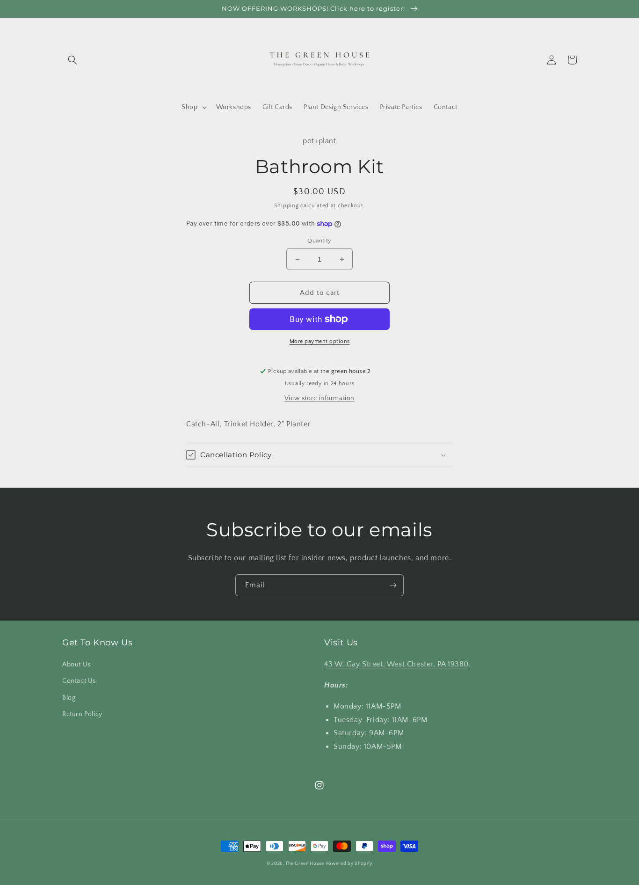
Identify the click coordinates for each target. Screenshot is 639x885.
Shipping (286, 206)
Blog (68, 698)
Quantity (319, 240)
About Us (76, 664)
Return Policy (82, 714)
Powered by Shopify (349, 863)
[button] (72, 60)
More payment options (320, 341)
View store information (319, 398)
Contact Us (79, 681)
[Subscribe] (393, 585)
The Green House (304, 863)
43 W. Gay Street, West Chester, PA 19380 (396, 664)
